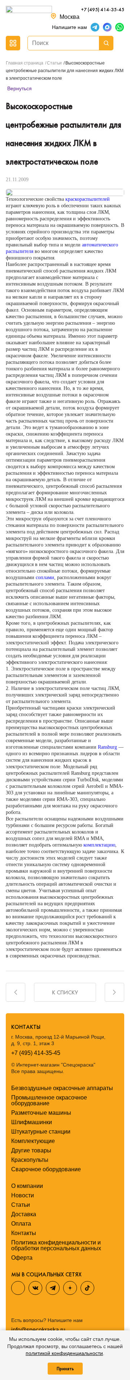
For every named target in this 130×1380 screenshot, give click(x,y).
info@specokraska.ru (38, 1330)
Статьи (20, 1205)
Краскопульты (29, 1160)
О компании (27, 1186)
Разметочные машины (41, 1113)
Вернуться (19, 88)
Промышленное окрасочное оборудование (49, 1100)
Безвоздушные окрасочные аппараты (62, 1088)
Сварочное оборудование (46, 1169)
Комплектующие (33, 1141)
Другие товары (31, 1150)
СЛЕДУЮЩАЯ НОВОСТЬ (114, 992)
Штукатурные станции (40, 1131)
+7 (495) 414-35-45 (102, 9)
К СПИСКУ (65, 992)
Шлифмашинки (31, 1122)
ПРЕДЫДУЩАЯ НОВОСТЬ (15, 992)
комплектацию (99, 845)
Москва (69, 17)
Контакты (23, 1233)
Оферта (21, 1258)
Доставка (23, 1214)
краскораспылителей (87, 199)
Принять (65, 1369)
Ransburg (107, 747)
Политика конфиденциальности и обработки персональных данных (56, 1245)
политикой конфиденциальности (64, 1353)
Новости (22, 1195)
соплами (45, 577)
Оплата (21, 1224)
